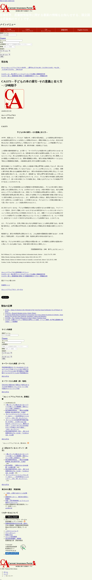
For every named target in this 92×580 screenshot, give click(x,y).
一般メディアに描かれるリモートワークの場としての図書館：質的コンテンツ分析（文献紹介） (16, 406)
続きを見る (5, 376)
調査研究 (64, 30)
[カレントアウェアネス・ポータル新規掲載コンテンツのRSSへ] (24, 521)
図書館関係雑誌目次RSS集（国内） (16, 523)
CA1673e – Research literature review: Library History (20, 313)
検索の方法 (9, 535)
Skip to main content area (7, 1)
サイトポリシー (10, 533)
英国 (17, 272)
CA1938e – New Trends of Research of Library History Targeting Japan (25, 318)
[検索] (0, 37)
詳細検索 (3, 38)
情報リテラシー (24, 272)
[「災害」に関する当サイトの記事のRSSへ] (6, 495)
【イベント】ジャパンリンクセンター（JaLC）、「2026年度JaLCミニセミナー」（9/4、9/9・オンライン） (17, 416)
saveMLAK (8, 508)
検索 (2, 56)
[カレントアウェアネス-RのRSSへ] (28, 443)
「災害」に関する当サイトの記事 (16, 493)
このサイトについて (11, 531)
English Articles (83, 30)
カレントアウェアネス (8, 272)
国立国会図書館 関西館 (13, 538)
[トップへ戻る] (0, 579)
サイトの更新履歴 (11, 536)
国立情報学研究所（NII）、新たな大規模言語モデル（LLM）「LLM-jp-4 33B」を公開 (17, 433)
